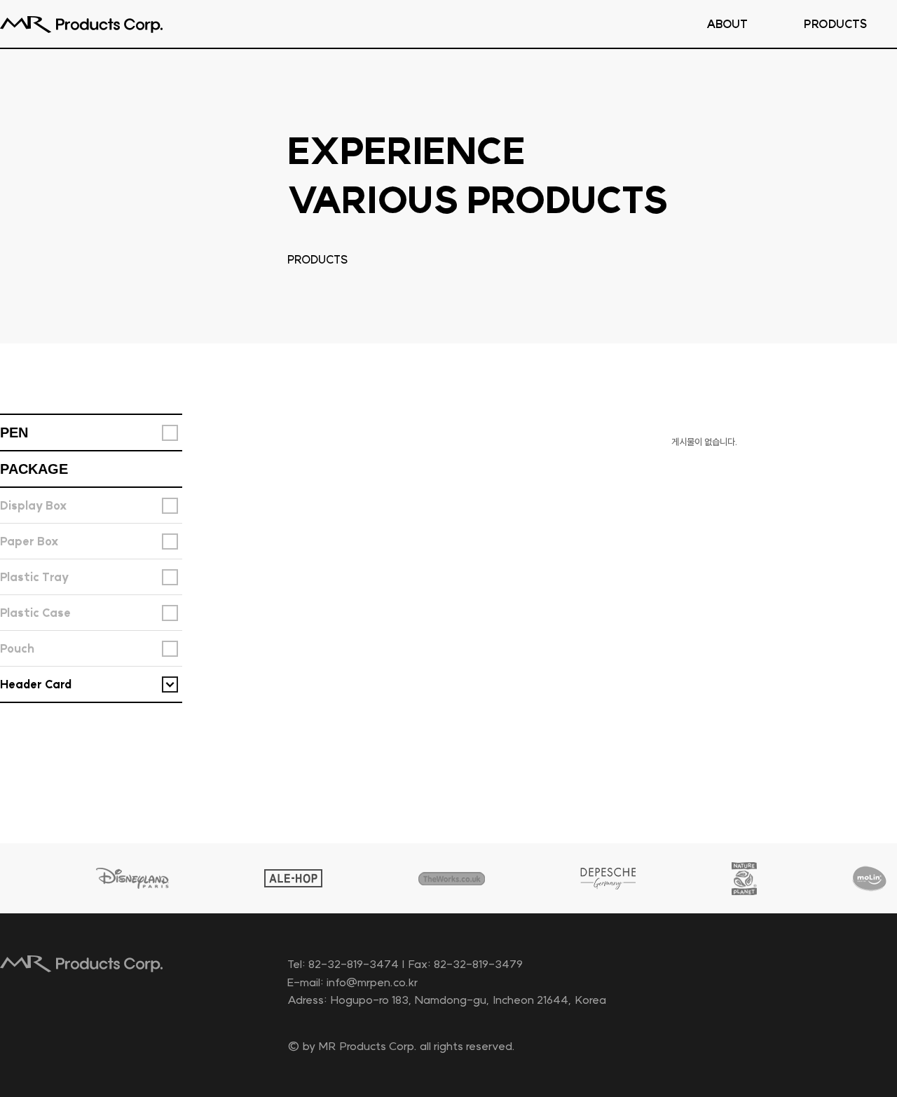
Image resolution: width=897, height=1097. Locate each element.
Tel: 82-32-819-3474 (343, 964)
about (727, 24)
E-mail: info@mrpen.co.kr (352, 982)
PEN (14, 432)
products (835, 24)
